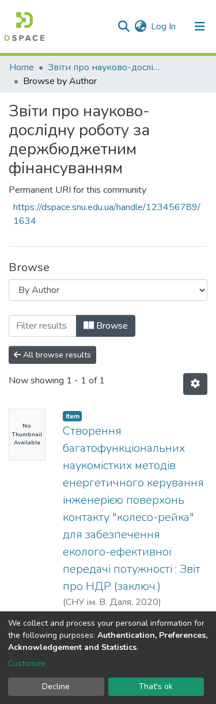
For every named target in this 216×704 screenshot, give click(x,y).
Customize (27, 663)
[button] (140, 26)
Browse (111, 325)
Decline (56, 686)
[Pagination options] (195, 384)
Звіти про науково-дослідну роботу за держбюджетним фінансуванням (105, 67)
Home (21, 67)
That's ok (156, 686)
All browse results (56, 354)
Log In (164, 26)
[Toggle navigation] (200, 26)
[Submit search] (123, 26)
